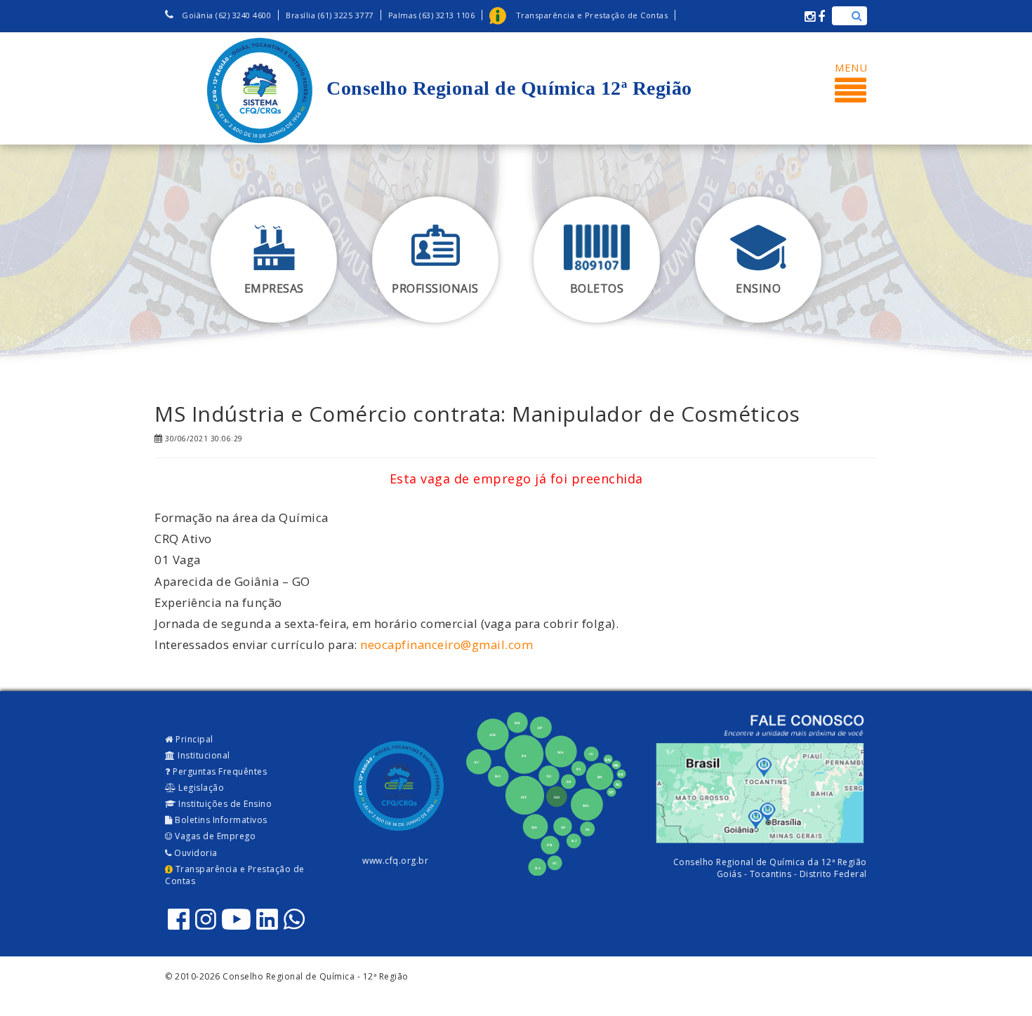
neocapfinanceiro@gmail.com (446, 644)
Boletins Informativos (220, 820)
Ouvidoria (195, 853)
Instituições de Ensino (224, 804)
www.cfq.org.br (395, 861)
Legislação (200, 788)
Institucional (203, 755)
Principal (193, 739)
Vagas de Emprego (214, 836)
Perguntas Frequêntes (219, 771)
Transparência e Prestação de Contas (235, 875)
